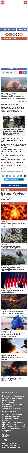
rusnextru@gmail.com (11, 447)
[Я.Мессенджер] (3, 175)
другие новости (14, 68)
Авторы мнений (9, 411)
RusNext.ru (6, 393)
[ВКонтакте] (7, 175)
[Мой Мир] (21, 175)
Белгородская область (6, 171)
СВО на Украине (8, 30)
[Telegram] (14, 175)
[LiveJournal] (25, 175)
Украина (22, 30)
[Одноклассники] (10, 175)
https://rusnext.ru (9, 427)
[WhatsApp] (18, 175)
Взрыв (21, 171)
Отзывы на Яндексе (10, 445)
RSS (4, 440)
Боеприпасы (15, 171)
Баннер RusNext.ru (10, 443)
